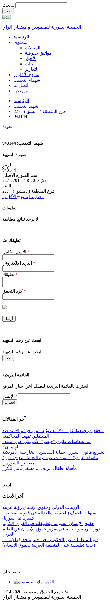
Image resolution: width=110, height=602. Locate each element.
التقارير (31, 69)
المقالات (32, 47)
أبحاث (30, 63)
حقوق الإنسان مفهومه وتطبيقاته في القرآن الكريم (48, 523)
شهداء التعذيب (27, 80)
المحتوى (21, 42)
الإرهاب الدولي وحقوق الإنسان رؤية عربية (40, 507)
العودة (8, 126)
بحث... (8, 5)
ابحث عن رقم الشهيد (21, 351)
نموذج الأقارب (26, 74)
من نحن (21, 90)
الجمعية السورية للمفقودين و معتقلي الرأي (41, 27)
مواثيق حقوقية (38, 53)
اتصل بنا (21, 85)
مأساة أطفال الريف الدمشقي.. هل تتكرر (39, 468)
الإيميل (10, 396)
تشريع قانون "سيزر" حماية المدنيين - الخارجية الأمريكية (53, 452)
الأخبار (30, 58)
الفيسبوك (45, 581)
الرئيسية (21, 37)
